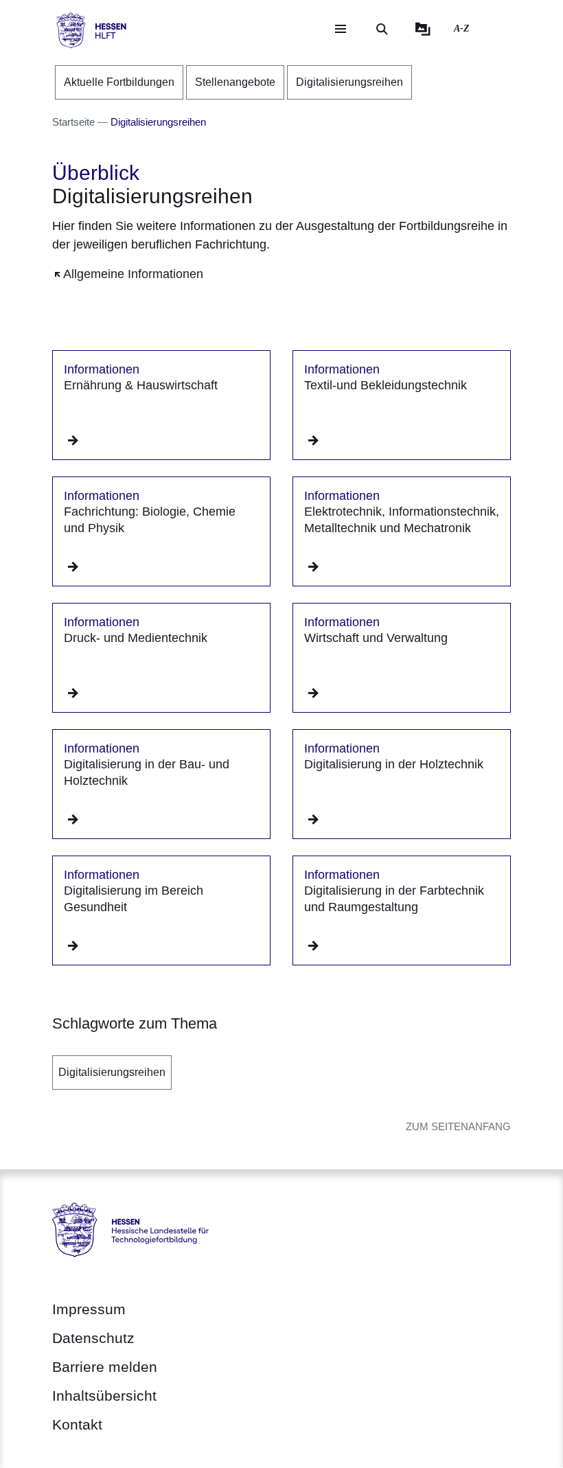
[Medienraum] (423, 29)
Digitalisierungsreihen (111, 1072)
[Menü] (340, 29)
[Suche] (382, 29)
